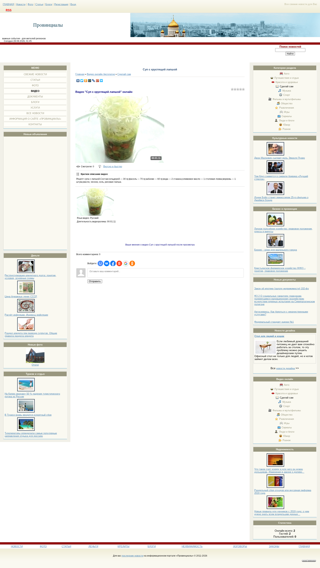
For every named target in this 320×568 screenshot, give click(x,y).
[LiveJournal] (94, 80)
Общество (286, 103)
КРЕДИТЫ (123, 546)
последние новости (132, 555)
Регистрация (61, 4)
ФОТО (43, 546)
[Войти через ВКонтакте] (106, 263)
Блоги (48, 4)
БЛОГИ (152, 546)
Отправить (95, 281)
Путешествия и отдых (286, 78)
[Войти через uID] (100, 263)
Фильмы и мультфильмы (287, 99)
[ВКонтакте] (78, 80)
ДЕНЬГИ (93, 546)
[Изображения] (95, 202)
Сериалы (287, 116)
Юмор (286, 124)
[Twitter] (82, 80)
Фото (30, 4)
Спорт (286, 95)
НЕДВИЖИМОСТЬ (192, 546)
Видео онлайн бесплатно (101, 74)
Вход (73, 4)
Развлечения (286, 107)
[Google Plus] (97, 80)
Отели (35, 364)
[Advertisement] (130, 53)
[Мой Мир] (90, 80)
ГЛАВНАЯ (8, 4)
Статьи (39, 4)
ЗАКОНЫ (274, 546)
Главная (79, 74)
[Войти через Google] (126, 263)
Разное (287, 129)
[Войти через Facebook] (113, 263)
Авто (286, 73)
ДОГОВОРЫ (240, 546)
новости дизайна (285, 368)
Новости (20, 4)
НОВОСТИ (17, 546)
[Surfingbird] (101, 80)
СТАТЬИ (66, 546)
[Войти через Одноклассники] (132, 263)
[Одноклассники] (86, 80)
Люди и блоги (286, 120)
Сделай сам (286, 86)
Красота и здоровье (287, 82)
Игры (286, 112)
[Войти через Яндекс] (119, 263)
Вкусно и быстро (112, 166)
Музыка (286, 90)
